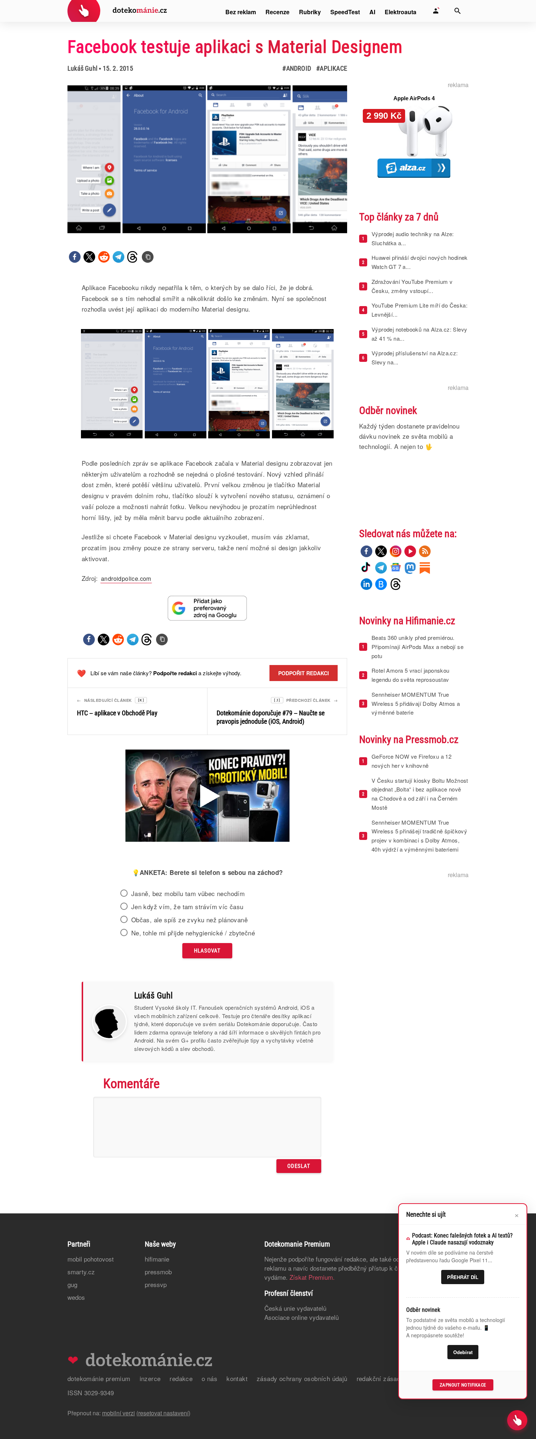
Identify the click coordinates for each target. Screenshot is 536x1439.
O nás (209, 1378)
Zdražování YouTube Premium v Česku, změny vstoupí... (412, 286)
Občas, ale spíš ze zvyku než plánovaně (189, 920)
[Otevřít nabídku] (517, 1420)
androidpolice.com (126, 578)
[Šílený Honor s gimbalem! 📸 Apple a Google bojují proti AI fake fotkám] (207, 797)
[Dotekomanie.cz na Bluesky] (381, 584)
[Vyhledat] (458, 11)
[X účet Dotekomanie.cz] (381, 551)
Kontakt (237, 1378)
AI (372, 12)
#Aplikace (331, 68)
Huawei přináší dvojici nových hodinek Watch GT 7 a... (420, 262)
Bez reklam (240, 12)
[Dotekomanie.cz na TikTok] (366, 568)
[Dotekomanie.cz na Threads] (395, 584)
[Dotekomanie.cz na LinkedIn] (366, 584)
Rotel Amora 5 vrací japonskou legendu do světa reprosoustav (411, 674)
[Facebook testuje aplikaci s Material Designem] (148, 257)
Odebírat (463, 1352)
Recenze (277, 12)
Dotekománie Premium (99, 1378)
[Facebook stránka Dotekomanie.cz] (366, 551)
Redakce (181, 1378)
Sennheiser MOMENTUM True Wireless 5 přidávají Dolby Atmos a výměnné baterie (416, 703)
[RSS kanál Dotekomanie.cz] (425, 551)
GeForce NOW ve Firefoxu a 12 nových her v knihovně (411, 760)
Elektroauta (400, 12)
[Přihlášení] (436, 11)
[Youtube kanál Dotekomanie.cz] (410, 551)
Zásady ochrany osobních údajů (302, 1378)
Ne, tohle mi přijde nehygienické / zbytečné (193, 933)
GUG (72, 1284)
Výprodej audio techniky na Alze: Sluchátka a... (413, 238)
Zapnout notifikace (463, 1385)
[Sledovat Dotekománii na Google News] (207, 608)
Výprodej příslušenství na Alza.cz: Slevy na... (415, 357)
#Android (296, 68)
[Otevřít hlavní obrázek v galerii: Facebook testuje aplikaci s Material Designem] (207, 159)
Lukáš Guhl (82, 68)
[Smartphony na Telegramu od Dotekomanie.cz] (381, 568)
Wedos (76, 1297)
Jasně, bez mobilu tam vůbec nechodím (188, 893)
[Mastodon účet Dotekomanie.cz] (410, 568)
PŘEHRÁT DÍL (462, 1277)
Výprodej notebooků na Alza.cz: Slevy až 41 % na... (419, 333)
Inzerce (150, 1378)
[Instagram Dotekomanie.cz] (395, 551)
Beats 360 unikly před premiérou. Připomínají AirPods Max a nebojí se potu (417, 647)
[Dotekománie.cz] (117, 12)
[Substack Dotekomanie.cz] (425, 568)
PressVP (156, 1284)
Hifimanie (157, 1258)
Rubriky (310, 12)
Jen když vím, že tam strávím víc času (187, 907)
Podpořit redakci (303, 673)
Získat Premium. (312, 1277)
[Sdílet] (75, 257)
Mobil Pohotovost (90, 1258)
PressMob (158, 1271)
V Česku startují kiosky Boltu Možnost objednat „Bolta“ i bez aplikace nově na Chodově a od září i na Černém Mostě (420, 794)
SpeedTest (345, 12)
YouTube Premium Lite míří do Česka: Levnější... (419, 309)
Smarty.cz (81, 1271)
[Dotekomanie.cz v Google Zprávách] (395, 568)
